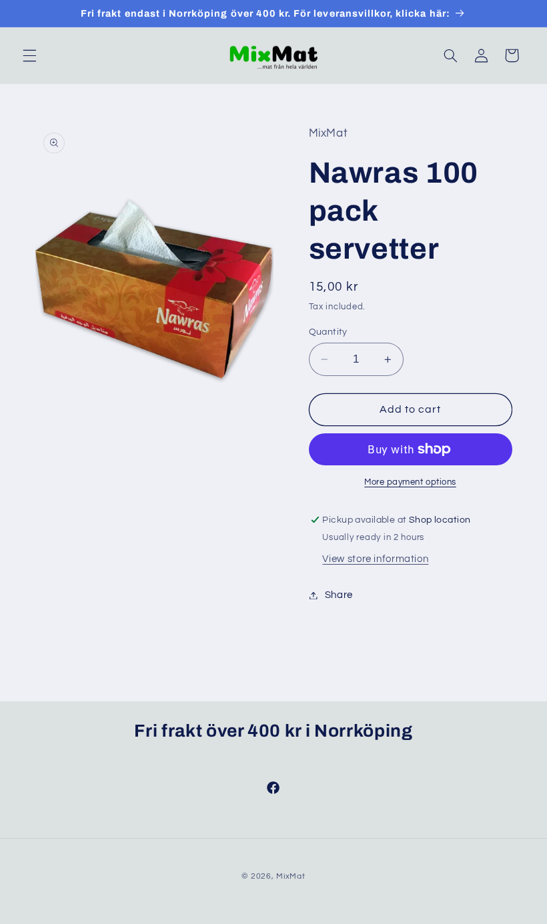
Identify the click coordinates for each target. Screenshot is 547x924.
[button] (29, 55)
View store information (375, 559)
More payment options (410, 482)
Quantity (328, 332)
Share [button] (339, 595)
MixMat (290, 876)
